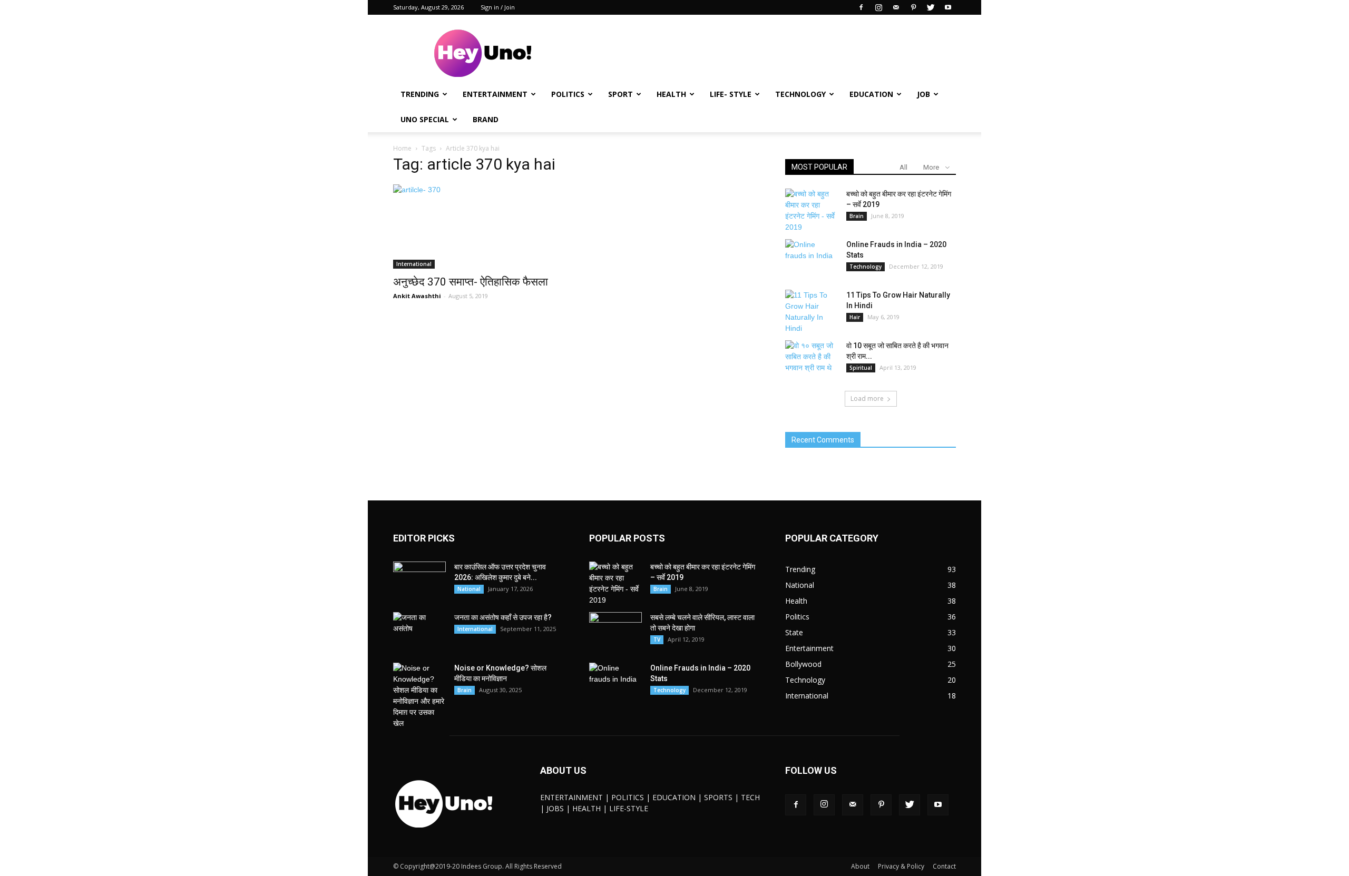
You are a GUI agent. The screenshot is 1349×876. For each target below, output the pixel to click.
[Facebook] (861, 7)
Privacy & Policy (901, 866)
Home (402, 148)
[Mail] (896, 7)
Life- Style (730, 94)
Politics (567, 94)
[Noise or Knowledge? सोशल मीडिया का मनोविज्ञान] (419, 696)
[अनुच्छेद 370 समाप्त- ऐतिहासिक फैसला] (478, 226)
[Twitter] (931, 7)
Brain (856, 216)
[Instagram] (878, 7)
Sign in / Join (498, 7)
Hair (854, 317)
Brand (485, 119)
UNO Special (424, 119)
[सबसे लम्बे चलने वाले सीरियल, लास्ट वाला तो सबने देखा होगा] (615, 630)
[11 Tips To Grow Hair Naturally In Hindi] (811, 312)
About (860, 866)
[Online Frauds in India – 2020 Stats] (811, 257)
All (903, 167)
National (469, 589)
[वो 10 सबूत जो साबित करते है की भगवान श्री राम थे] (811, 358)
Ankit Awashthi (417, 296)
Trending (419, 94)
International (414, 264)
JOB (923, 94)
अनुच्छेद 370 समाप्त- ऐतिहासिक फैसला (470, 281)
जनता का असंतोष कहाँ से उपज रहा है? (503, 617)
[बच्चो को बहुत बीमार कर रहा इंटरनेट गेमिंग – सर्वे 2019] (811, 211)
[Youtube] (948, 7)
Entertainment (495, 94)
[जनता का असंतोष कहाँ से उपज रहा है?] (419, 630)
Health (671, 94)
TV (656, 639)
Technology (800, 94)
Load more (867, 398)
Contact (944, 866)
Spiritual (860, 367)
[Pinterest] (913, 7)
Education (871, 94)
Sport (620, 94)
